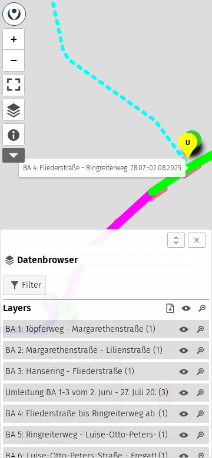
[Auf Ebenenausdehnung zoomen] (200, 329)
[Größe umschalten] (176, 240)
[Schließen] (197, 240)
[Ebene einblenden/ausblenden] (184, 329)
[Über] (13, 134)
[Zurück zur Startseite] (14, 14)
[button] (187, 144)
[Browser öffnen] (13, 109)
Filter (31, 284)
